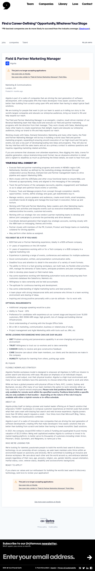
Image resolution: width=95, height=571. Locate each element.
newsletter (49, 543)
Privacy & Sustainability (67, 568)
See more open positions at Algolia (48, 502)
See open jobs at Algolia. (21, 74)
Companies (46, 4)
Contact (87, 4)
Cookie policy (53, 527)
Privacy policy (42, 527)
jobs (4, 42)
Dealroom (84, 29)
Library (62, 4)
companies (14, 42)
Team (30, 4)
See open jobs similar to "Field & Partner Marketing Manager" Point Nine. (39, 77)
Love (75, 4)
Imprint (53, 568)
